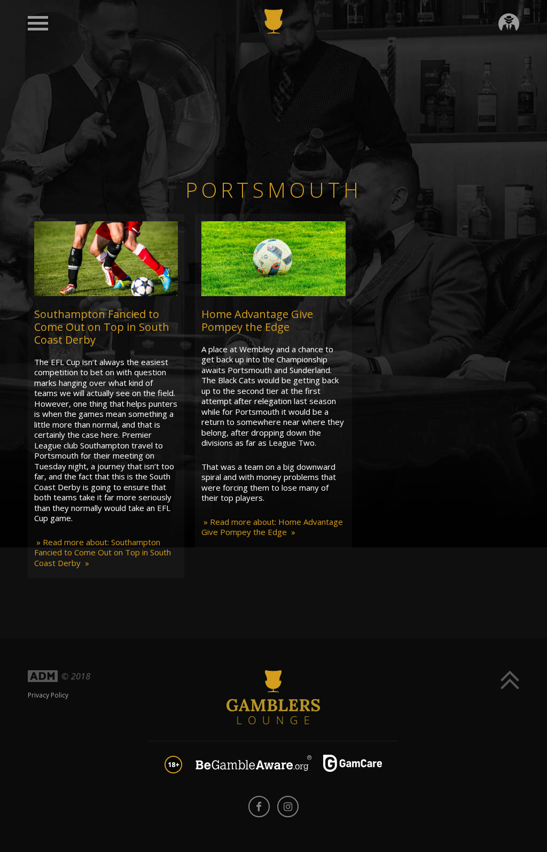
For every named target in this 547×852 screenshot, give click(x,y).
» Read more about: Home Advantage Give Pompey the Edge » (272, 527)
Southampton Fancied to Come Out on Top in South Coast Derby (101, 327)
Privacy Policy (48, 695)
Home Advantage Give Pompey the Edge (257, 320)
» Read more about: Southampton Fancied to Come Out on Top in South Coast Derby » (102, 552)
